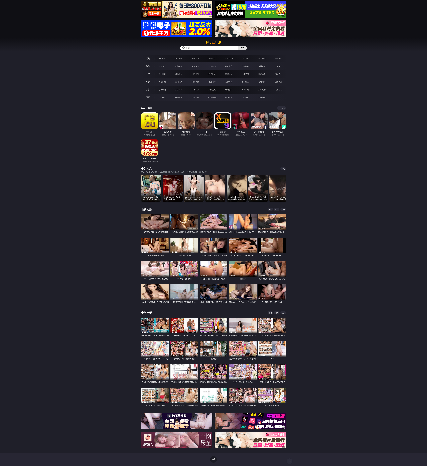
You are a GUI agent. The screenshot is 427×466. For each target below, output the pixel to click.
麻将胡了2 (229, 58)
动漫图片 (212, 82)
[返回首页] (289, 461)
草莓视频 (195, 97)
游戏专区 (212, 58)
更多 (283, 209)
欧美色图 (195, 82)
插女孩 (162, 97)
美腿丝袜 (228, 82)
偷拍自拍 (178, 74)
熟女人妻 (228, 66)
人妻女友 (195, 89)
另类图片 (278, 82)
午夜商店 (178, 97)
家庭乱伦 (178, 89)
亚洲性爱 (162, 74)
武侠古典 (212, 89)
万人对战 (195, 58)
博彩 (148, 58)
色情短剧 (262, 97)
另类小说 (245, 89)
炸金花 (245, 58)
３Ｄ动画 (212, 66)
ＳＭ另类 (278, 66)
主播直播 (262, 66)
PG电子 (162, 58)
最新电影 (146, 312)
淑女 (276, 313)
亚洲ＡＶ (162, 66)
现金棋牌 (262, 58)
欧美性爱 (212, 74)
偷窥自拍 (162, 82)
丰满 (270, 313)
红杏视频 (228, 97)
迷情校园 (228, 89)
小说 (148, 89)
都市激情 (162, 89)
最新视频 (146, 209)
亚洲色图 (178, 82)
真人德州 (178, 58)
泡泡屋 (245, 97)
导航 (148, 97)
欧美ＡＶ (195, 66)
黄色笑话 (262, 89)
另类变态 (278, 74)
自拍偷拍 (178, 66)
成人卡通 (195, 74)
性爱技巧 (278, 89)
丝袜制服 (245, 66)
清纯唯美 (245, 82)
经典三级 (245, 74)
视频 (148, 66)
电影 (148, 74)
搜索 (242, 48)
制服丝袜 (228, 74)
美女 (270, 209)
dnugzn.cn (213, 42)
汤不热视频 (212, 97)
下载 (283, 169)
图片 (148, 81)
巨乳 (276, 209)
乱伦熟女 (262, 74)
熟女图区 (262, 82)
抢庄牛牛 (278, 58)
